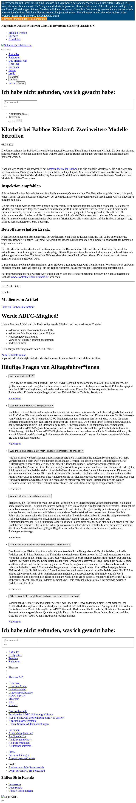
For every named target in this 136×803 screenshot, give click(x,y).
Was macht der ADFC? (21, 376)
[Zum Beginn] (2, 800)
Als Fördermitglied (19, 742)
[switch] (27, 114)
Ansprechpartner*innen (21, 758)
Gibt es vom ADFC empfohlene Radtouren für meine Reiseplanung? (44, 596)
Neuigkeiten (15, 655)
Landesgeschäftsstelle (20, 692)
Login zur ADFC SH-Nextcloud (26, 770)
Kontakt (13, 705)
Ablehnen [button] (6, 18)
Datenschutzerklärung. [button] (47, 15)
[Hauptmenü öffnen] (9, 49)
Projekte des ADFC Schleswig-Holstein (30, 714)
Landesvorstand (17, 689)
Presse (12, 70)
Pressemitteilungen (18, 755)
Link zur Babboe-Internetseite (18, 306)
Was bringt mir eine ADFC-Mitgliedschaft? (31, 405)
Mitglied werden (17, 32)
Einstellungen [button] (20, 18)
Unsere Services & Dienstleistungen (28, 723)
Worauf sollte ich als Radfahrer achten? (30, 496)
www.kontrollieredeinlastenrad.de (30, 276)
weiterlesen (14, 398)
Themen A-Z (15, 677)
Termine (13, 658)
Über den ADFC (17, 686)
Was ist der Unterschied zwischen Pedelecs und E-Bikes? (40, 544)
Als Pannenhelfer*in (19, 745)
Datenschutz (15, 787)
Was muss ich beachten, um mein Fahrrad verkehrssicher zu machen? (46, 451)
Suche (12, 83)
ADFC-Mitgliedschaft (20, 733)
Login (11, 73)
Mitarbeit (13, 698)
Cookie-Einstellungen (20, 790)
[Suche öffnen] (6, 49)
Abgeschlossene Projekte (22, 720)
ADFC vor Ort (16, 695)
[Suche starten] (5, 106)
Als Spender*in (17, 736)
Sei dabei (13, 67)
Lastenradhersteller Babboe (62, 168)
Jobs (10, 702)
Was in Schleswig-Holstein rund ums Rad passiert (36, 717)
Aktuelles (13, 54)
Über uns (13, 63)
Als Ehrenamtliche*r (20, 739)
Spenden (13, 35)
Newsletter (14, 39)
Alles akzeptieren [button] (37, 18)
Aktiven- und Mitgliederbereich (26, 767)
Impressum (14, 784)
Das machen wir (17, 60)
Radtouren (14, 57)
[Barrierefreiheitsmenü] (2, 49)
